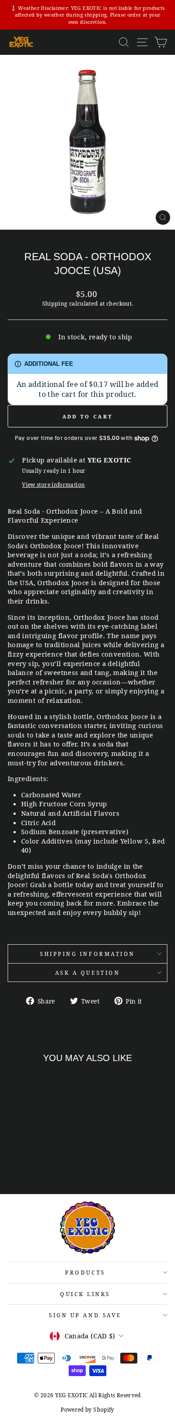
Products (85, 1272)
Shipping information (87, 953)
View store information (53, 484)
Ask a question (87, 972)
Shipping (55, 303)
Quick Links (85, 1293)
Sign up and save (85, 1315)
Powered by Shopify (87, 1409)
